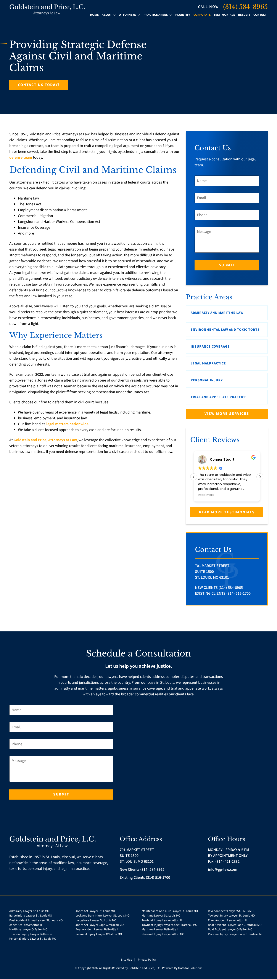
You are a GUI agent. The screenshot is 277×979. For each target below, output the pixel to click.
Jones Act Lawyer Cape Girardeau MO (100, 925)
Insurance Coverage (210, 346)
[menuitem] (94, 15)
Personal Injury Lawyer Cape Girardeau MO (235, 934)
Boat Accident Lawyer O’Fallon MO (230, 929)
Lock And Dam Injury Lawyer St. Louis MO (102, 915)
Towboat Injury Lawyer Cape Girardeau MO (169, 925)
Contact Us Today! (39, 85)
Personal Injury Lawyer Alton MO (163, 934)
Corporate (202, 15)
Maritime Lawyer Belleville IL (160, 929)
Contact (260, 15)
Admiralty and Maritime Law (217, 312)
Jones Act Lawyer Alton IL (26, 925)
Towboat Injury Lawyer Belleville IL (32, 934)
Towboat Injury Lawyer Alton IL (162, 920)
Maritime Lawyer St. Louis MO (161, 915)
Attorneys (127, 15)
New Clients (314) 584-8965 (219, 587)
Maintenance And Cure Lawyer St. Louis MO (170, 911)
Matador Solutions (190, 968)
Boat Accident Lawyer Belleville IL (97, 929)
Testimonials (224, 15)
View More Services (227, 413)
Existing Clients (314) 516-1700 (223, 593)
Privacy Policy (147, 959)
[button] (260, 477)
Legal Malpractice (208, 363)
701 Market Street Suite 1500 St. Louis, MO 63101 (212, 571)
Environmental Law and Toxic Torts (225, 329)
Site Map (127, 959)
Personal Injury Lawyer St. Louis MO (32, 938)
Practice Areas (155, 15)
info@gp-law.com (222, 869)
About (107, 15)
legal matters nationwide (67, 424)
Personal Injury (207, 380)
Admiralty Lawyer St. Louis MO (29, 911)
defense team (20, 157)
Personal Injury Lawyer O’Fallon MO (99, 934)
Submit (227, 265)
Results (244, 15)
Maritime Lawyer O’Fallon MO (28, 929)
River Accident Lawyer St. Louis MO (230, 911)
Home (94, 15)
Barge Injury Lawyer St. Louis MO (30, 915)
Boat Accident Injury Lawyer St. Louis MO (36, 920)
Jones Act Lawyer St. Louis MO (95, 911)
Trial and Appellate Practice (218, 397)
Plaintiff (182, 15)
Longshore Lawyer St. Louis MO (96, 920)
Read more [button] (206, 495)
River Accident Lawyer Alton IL (227, 920)
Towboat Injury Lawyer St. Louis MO (231, 915)
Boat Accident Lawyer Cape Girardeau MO (234, 925)
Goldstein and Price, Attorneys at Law (45, 440)
